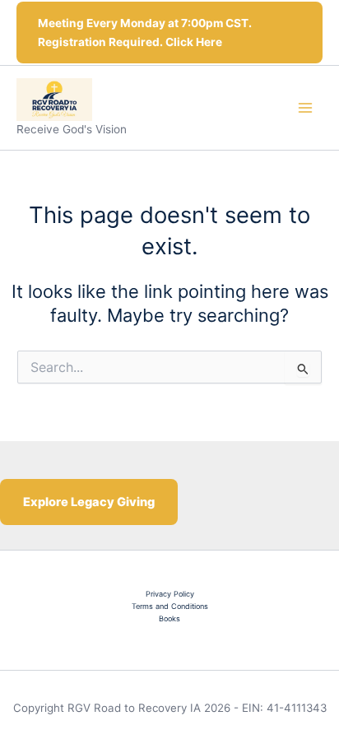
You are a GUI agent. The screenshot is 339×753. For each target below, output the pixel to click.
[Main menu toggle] (305, 108)
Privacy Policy (170, 593)
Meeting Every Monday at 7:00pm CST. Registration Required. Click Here (145, 32)
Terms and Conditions (170, 606)
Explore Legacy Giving (89, 502)
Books (169, 618)
